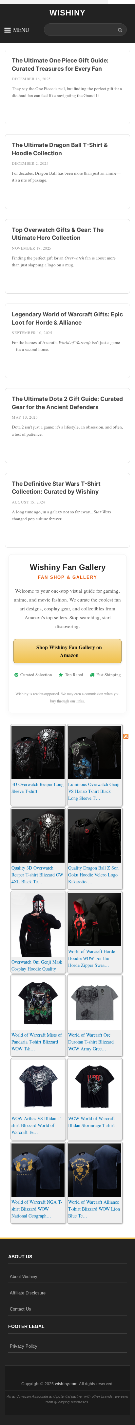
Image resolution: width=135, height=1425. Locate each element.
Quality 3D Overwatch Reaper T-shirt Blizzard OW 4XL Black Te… (37, 875)
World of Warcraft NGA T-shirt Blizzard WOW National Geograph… (36, 1209)
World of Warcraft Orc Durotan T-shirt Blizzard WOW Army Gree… (91, 1042)
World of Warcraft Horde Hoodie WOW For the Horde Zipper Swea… (91, 958)
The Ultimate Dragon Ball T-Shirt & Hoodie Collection (60, 149)
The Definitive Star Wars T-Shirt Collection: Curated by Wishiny (56, 487)
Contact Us (20, 1309)
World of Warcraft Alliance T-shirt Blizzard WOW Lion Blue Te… (94, 1209)
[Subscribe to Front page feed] (125, 735)
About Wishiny (23, 1276)
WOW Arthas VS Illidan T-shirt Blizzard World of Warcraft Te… (36, 1125)
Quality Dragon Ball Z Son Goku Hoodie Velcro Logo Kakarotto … (93, 875)
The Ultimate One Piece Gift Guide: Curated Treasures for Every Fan (60, 64)
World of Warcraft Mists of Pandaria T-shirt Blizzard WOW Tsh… (36, 1042)
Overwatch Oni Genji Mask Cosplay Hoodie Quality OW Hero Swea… (36, 969)
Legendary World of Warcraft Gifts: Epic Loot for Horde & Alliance (67, 318)
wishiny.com (66, 1384)
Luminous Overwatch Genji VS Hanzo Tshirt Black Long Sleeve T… (94, 791)
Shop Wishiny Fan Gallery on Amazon (69, 651)
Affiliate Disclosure (28, 1292)
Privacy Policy (23, 1346)
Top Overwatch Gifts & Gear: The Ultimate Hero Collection (58, 233)
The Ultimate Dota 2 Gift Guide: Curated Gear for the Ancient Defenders (67, 402)
